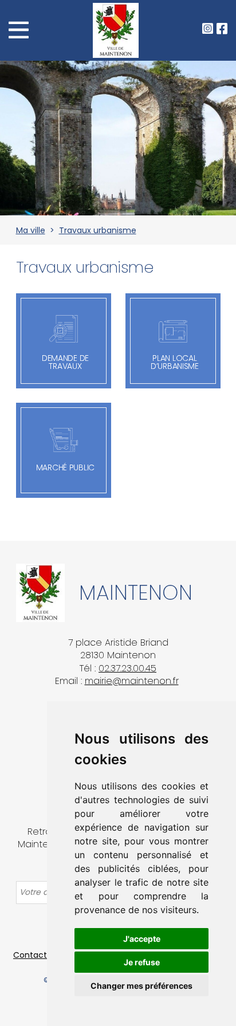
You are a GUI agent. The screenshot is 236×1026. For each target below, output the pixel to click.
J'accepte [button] (141, 939)
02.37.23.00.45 (127, 668)
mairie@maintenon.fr (132, 680)
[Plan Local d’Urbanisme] (173, 331)
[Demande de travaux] (63, 329)
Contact (30, 955)
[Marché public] (63, 440)
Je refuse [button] (142, 962)
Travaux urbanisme (97, 230)
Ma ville (30, 230)
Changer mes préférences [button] (141, 985)
